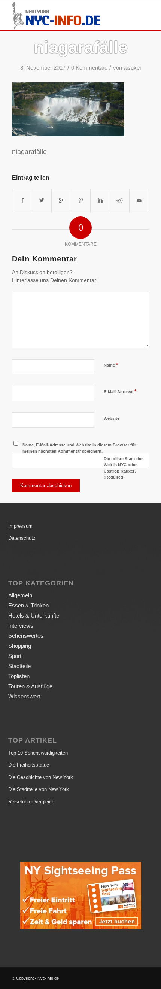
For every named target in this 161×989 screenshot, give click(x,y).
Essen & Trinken (28, 605)
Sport (14, 656)
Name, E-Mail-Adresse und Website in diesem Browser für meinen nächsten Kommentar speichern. (79, 448)
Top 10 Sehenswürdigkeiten (38, 753)
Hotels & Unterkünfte (33, 615)
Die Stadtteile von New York (38, 789)
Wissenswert (24, 696)
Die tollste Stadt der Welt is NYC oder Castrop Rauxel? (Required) (123, 468)
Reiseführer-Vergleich (31, 801)
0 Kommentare (89, 68)
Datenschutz (22, 538)
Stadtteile (19, 666)
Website (111, 418)
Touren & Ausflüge (30, 686)
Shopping (19, 646)
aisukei (132, 68)
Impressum (20, 526)
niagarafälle (81, 47)
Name (111, 365)
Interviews (20, 625)
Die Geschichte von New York (40, 777)
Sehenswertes (25, 635)
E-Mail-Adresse (120, 391)
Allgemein (20, 595)
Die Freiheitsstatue (28, 765)
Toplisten (19, 676)
